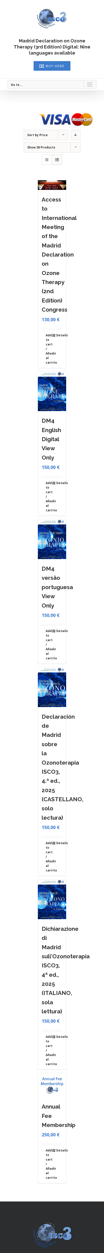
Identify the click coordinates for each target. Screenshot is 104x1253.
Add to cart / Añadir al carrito (49, 349)
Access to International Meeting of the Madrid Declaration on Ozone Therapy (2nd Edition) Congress (59, 254)
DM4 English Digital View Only (51, 439)
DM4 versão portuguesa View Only (57, 587)
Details (59, 335)
